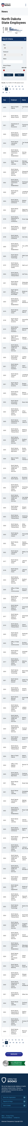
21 (20, 89)
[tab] (14, 1097)
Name (4, 58)
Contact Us (17, 1117)
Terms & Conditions (7, 1117)
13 (15, 86)
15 (22, 86)
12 (12, 86)
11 (9, 86)
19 (13, 89)
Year (4, 45)
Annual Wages (7, 65)
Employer (5, 52)
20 (16, 89)
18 (10, 89)
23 (3, 92)
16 (3, 89)
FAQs (3, 1116)
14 (19, 86)
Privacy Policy (10, 1116)
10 (6, 86)
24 (6, 92)
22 (23, 89)
